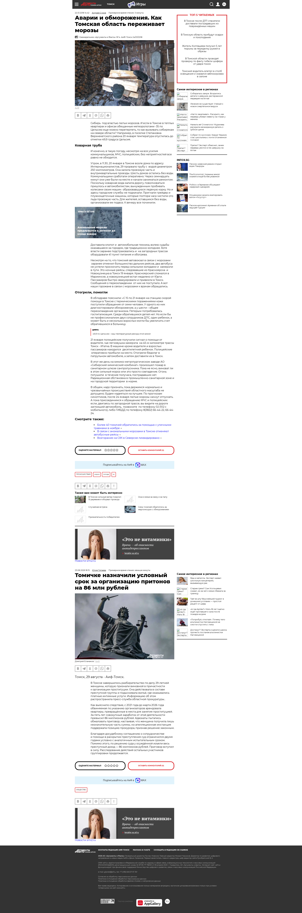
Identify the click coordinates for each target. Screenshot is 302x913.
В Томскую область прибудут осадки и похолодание (202, 36)
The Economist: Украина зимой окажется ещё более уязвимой (204, 175)
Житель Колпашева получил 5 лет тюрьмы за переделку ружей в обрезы (202, 49)
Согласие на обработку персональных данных (117, 877)
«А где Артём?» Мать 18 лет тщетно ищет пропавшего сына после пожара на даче (207, 611)
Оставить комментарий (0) (151, 450)
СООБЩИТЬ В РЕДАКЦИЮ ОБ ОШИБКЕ (171, 850)
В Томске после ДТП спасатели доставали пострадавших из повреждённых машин (202, 24)
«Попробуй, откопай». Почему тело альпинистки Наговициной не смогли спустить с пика (207, 622)
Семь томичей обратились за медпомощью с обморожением (153, 508)
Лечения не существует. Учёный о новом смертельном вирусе (206, 105)
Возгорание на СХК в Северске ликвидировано (128, 437)
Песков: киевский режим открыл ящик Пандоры (205, 165)
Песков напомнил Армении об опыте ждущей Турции (207, 206)
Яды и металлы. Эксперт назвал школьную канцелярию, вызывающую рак (205, 580)
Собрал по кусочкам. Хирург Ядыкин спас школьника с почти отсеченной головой (208, 137)
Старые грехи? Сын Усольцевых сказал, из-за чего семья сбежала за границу (208, 591)
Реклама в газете (141, 850)
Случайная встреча (97, 507)
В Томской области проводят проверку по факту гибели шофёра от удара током (202, 61)
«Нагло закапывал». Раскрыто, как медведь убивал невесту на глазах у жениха (208, 116)
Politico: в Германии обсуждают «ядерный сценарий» (204, 186)
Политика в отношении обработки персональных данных (122, 879)
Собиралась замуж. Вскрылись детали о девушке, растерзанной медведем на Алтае (206, 96)
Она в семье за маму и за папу (152, 497)
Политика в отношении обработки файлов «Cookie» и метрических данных (129, 881)
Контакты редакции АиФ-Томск (113, 850)
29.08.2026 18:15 (82, 570)
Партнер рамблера (125, 901)
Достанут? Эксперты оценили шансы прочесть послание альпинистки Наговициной (208, 632)
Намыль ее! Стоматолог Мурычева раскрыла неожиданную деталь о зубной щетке (207, 127)
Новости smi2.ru (85, 560)
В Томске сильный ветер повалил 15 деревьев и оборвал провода (104, 498)
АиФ (77, 108)
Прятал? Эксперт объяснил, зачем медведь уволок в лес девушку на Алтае (207, 147)
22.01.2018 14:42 (82, 13)
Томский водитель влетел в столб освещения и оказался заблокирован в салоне (202, 74)
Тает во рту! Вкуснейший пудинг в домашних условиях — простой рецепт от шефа (207, 601)
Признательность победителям (104, 517)
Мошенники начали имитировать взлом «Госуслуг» (205, 196)
